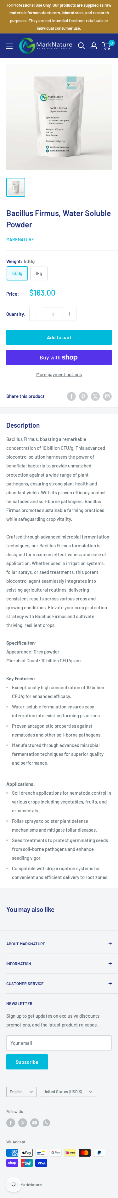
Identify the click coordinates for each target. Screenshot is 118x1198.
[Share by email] (107, 396)
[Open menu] (9, 46)
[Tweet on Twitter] (95, 396)
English (16, 1091)
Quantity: (15, 314)
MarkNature (20, 239)
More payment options (59, 374)
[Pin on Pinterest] (83, 396)
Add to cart (59, 337)
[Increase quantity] (69, 314)
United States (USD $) (62, 1091)
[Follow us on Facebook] (10, 1122)
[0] (106, 46)
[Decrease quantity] (36, 314)
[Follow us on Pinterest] (22, 1122)
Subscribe (27, 1062)
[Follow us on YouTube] (34, 1122)
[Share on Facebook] (71, 396)
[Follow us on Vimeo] (46, 1122)
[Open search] (81, 45)
